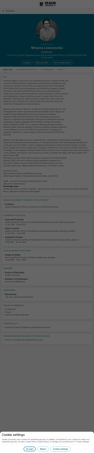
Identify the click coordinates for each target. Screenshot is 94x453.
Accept (29, 449)
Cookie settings (60, 449)
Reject (43, 449)
